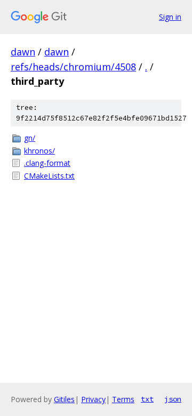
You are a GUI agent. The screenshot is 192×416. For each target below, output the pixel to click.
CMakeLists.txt (49, 176)
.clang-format (47, 163)
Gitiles (64, 399)
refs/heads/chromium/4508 (73, 66)
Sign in (170, 17)
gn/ (29, 138)
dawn (23, 51)
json (172, 399)
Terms (123, 399)
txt (147, 399)
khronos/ (39, 151)
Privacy (93, 399)
